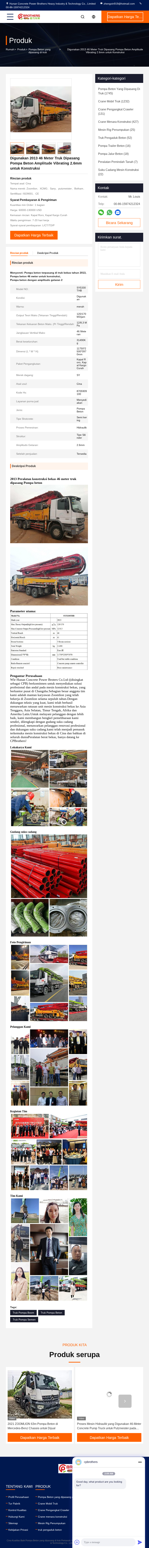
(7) (118, 161)
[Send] (140, 1542)
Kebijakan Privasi (18, 1529)
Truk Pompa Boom (23, 1312)
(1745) (119, 91)
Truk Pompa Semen (24, 1319)
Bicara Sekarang (119, 223)
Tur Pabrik (14, 1503)
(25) (116, 129)
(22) (118, 172)
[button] (67, 146)
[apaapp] (109, 212)
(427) (118, 121)
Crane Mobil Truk (48, 1503)
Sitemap (13, 1523)
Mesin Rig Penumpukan (51, 1523)
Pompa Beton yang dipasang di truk (40, 51)
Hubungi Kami (16, 1516)
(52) (115, 137)
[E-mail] (117, 212)
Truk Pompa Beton (51, 1312)
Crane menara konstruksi (52, 1516)
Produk (21, 49)
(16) (114, 145)
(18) (113, 153)
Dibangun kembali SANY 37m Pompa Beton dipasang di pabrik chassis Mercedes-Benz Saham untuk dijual (105, 1426)
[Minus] (140, 1462)
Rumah (10, 49)
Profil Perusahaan (18, 1497)
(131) (115, 111)
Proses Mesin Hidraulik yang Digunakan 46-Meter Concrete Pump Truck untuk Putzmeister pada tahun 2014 (40, 1426)
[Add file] (77, 1542)
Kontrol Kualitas (17, 1510)
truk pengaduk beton (50, 1529)
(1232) (113, 101)
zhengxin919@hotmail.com (119, 3)
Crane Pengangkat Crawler (53, 1510)
